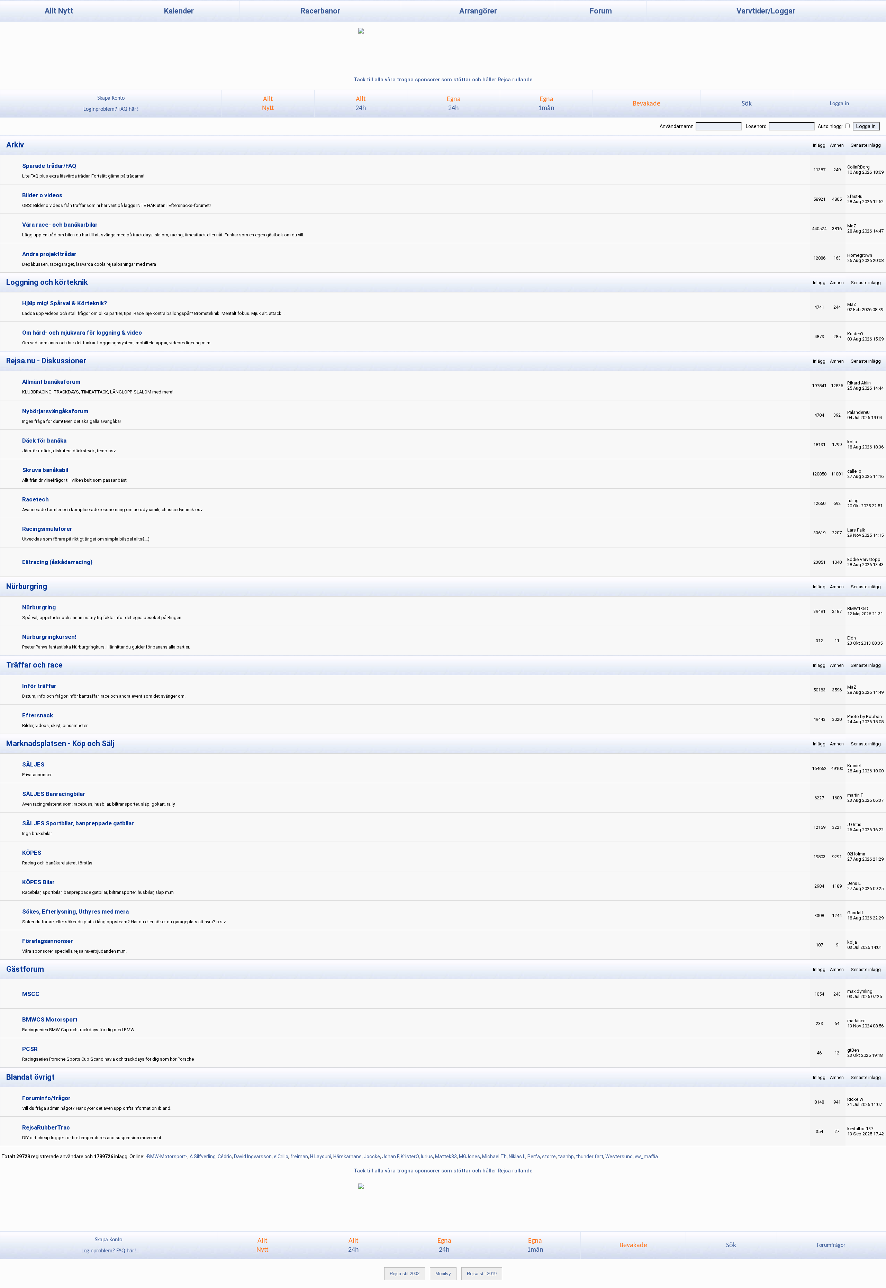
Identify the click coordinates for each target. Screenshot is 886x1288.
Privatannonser (37, 774)
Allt (360, 104)
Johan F (390, 1156)
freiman (299, 1156)
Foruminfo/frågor (46, 1098)
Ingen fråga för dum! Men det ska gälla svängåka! (71, 421)
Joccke (372, 1156)
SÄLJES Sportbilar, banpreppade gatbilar (78, 823)
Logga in (839, 104)
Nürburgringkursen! (49, 636)
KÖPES (31, 852)
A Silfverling (203, 1156)
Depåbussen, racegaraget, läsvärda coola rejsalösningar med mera (89, 264)
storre (549, 1156)
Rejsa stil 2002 (404, 1273)
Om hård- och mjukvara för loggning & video (82, 332)
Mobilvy (443, 1273)
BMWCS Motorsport (50, 1019)
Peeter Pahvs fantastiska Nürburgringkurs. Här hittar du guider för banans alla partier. (106, 647)
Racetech (35, 499)
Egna (454, 104)
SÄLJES (33, 764)
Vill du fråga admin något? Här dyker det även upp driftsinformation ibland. (96, 1108)
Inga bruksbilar (37, 833)
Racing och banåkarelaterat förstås (57, 862)
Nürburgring (39, 607)
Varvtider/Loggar (765, 11)
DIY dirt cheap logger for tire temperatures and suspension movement (91, 1137)
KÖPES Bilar (38, 882)
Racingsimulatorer (47, 528)
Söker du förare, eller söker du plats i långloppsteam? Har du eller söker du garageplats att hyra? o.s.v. (124, 921)
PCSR (30, 1048)
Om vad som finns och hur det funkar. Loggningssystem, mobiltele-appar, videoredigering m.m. (116, 342)
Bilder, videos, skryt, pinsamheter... (56, 725)
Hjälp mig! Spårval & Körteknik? (64, 303)
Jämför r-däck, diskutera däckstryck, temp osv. (69, 450)
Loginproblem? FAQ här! (110, 109)
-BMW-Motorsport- (166, 1156)
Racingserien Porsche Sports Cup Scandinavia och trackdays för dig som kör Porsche (108, 1059)
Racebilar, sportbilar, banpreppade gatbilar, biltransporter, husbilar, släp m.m (98, 892)
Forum (601, 11)
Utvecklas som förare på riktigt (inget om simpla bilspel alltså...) (86, 539)
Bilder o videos (42, 195)
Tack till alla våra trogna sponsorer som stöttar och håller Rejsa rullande (443, 79)
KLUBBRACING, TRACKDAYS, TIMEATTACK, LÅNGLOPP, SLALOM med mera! (97, 391)
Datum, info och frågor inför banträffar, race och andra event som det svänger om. (104, 696)
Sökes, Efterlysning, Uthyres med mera (75, 911)
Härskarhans (347, 1156)
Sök (747, 103)
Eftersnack (37, 715)
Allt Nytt (59, 11)
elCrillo (281, 1156)
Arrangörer (478, 11)
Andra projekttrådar (49, 254)
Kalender (179, 11)
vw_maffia (646, 1156)
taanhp (566, 1156)
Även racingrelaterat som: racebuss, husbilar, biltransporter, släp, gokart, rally (98, 804)
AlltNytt (268, 104)
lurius (427, 1156)
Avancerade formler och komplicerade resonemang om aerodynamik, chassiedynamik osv (112, 509)
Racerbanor (320, 11)
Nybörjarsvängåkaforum (55, 411)
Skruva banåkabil (45, 469)
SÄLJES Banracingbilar (53, 793)
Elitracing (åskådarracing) (57, 562)
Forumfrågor (831, 1245)
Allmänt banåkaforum (51, 381)
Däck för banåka (44, 440)
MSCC (30, 993)
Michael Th (494, 1156)
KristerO (410, 1156)
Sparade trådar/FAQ (49, 165)
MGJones (469, 1156)
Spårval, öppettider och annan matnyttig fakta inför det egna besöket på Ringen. (102, 617)
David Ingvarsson (253, 1156)
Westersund (619, 1156)
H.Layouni (320, 1156)
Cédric (225, 1156)
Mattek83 (446, 1156)
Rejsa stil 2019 (482, 1273)
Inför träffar (39, 685)
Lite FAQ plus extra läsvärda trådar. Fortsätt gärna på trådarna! (83, 176)
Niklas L (517, 1156)
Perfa (533, 1156)
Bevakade (646, 103)
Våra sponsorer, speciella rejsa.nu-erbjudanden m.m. (74, 951)
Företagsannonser (47, 940)
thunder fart (589, 1156)
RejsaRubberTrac (46, 1127)
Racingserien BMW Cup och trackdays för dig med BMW (78, 1029)
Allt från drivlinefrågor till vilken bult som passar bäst (74, 480)
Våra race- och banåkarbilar (60, 224)
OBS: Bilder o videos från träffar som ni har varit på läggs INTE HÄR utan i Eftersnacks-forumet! (116, 205)
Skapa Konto (111, 98)
